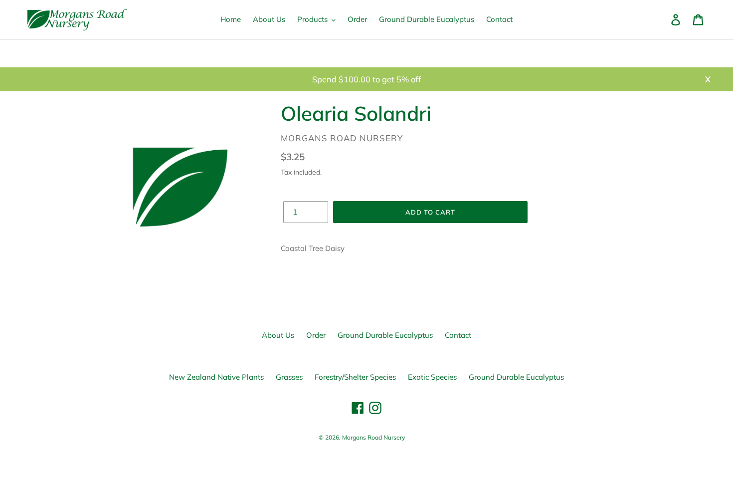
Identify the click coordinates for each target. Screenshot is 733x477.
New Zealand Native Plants (216, 377)
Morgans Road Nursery (373, 437)
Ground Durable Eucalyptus (385, 335)
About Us (278, 335)
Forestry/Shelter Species (355, 377)
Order (316, 335)
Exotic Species (432, 377)
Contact (458, 335)
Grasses (289, 377)
